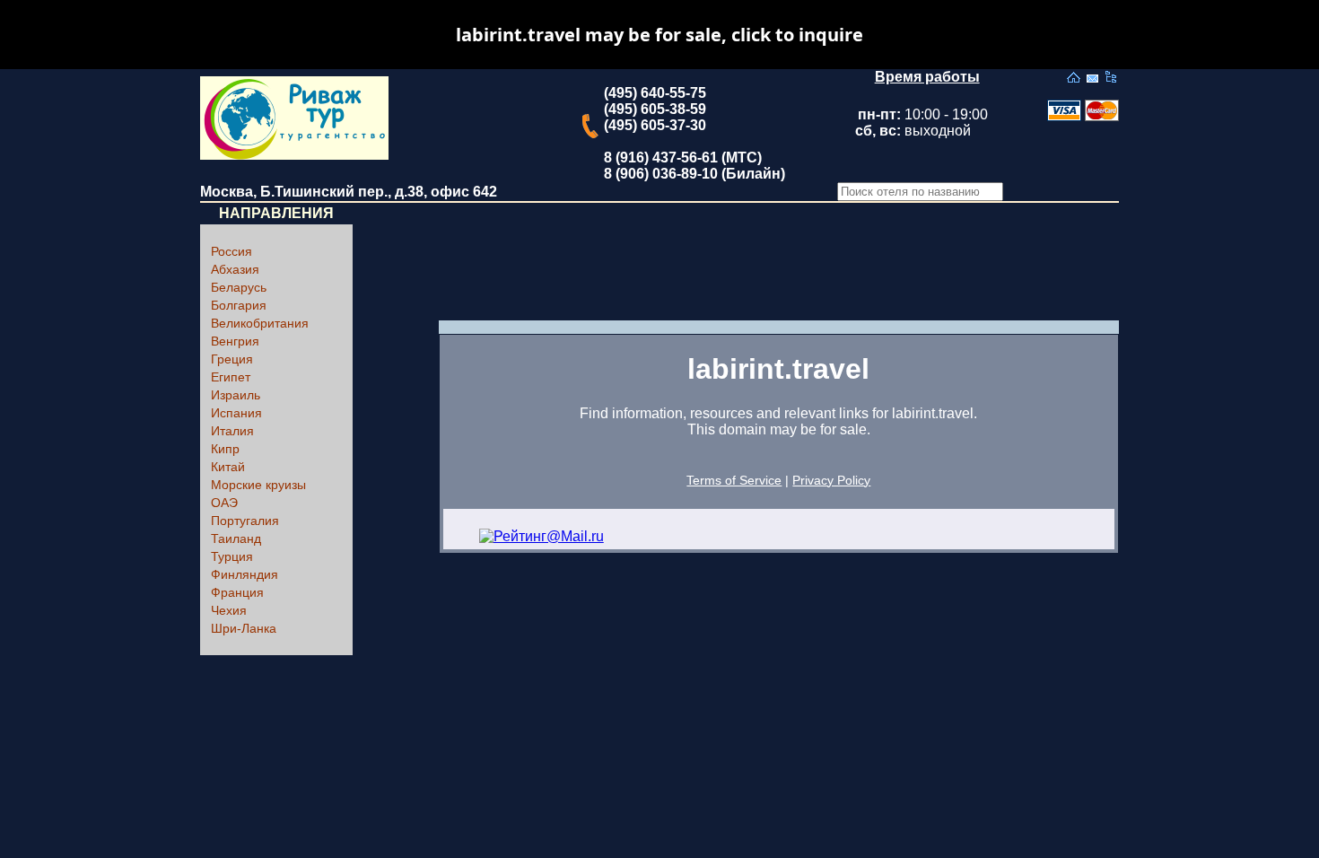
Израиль (235, 395)
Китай (228, 467)
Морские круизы (258, 484)
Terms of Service (734, 480)
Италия (232, 431)
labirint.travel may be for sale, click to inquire (659, 34)
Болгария (238, 305)
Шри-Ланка (243, 628)
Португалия (245, 520)
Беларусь (238, 287)
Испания (236, 413)
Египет (230, 377)
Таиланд (236, 538)
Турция (232, 556)
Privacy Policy (831, 480)
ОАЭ (224, 502)
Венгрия (235, 341)
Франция (237, 592)
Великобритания (260, 323)
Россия (231, 251)
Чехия (229, 610)
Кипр (225, 449)
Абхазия (235, 269)
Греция (232, 359)
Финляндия (244, 574)
